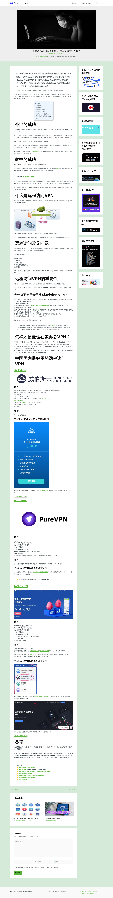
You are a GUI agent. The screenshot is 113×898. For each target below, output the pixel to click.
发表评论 (47, 820)
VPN (18, 90)
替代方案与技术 (86, 3)
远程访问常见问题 (40, 111)
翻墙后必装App (23, 779)
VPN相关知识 (22, 820)
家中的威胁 (39, 107)
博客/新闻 (95, 3)
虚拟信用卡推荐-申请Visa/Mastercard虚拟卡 (31, 775)
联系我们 (95, 891)
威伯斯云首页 (45, 490)
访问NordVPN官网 (20, 736)
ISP (57, 168)
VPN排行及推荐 (23, 769)
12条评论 (15, 820)
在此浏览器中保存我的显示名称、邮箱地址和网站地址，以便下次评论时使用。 (37, 868)
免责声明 (81, 891)
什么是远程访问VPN (41, 109)
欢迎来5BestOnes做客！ (89, 893)
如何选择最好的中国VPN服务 (27, 777)
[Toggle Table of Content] (50, 103)
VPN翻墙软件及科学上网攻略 (27, 767)
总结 (37, 118)
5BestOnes (21, 3)
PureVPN (20, 501)
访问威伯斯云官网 (20, 496)
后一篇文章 (73, 789)
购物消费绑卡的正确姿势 (25, 773)
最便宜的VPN (18, 401)
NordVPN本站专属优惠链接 (42, 696)
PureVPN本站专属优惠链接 (40, 572)
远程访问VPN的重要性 (41, 113)
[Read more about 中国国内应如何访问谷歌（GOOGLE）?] (28, 809)
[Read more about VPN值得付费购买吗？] (59, 809)
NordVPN (21, 586)
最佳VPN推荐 (76, 3)
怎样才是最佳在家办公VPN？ (43, 115)
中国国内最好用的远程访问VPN (44, 117)
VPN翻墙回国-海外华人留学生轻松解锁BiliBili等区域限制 (34, 771)
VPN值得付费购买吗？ (29, 176)
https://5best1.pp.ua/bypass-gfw (50, 399)
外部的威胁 (38, 105)
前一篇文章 (14, 789)
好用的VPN (36, 151)
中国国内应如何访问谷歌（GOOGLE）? (27, 818)
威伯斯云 (20, 370)
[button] (102, 3)
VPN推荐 (24, 403)
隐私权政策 (88, 891)
